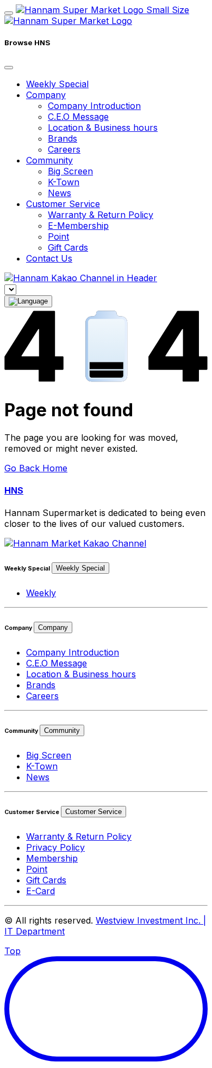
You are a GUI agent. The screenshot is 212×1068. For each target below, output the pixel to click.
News (59, 192)
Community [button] (49, 160)
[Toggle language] (28, 301)
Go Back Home (35, 468)
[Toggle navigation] (8, 13)
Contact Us (49, 258)
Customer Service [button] (63, 203)
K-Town (63, 182)
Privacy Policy (55, 847)
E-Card (40, 890)
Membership (52, 858)
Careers (64, 149)
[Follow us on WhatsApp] (75, 543)
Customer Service (93, 812)
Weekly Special (57, 83)
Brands (62, 138)
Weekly (41, 592)
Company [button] (46, 94)
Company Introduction (94, 105)
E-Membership (78, 225)
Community (62, 730)
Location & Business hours (103, 127)
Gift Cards (68, 247)
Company (53, 627)
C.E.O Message (78, 116)
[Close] (8, 67)
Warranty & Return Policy (100, 214)
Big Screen (70, 171)
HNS (13, 490)
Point (58, 236)
